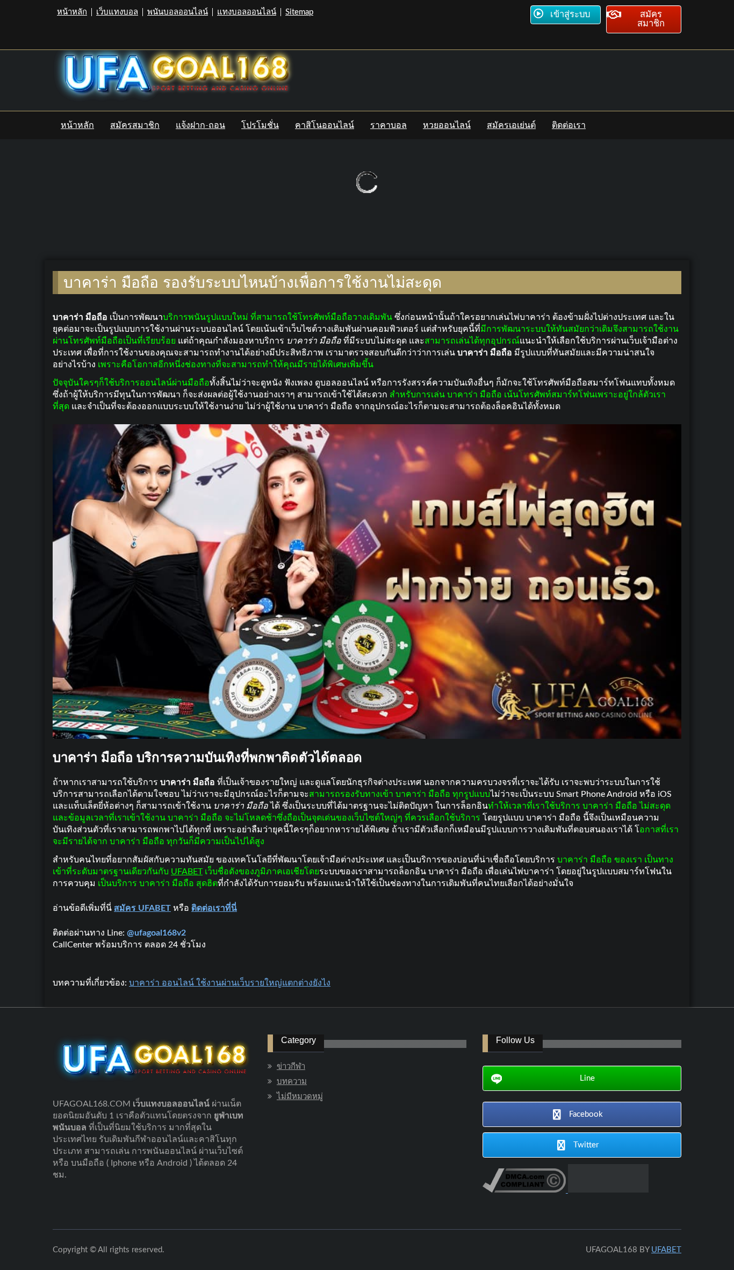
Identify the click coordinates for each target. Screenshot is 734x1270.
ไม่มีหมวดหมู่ (300, 1097)
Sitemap (299, 12)
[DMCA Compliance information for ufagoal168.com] (524, 1190)
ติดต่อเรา (569, 125)
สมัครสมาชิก (135, 125)
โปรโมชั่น (260, 125)
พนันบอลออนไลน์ (177, 12)
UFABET (187, 871)
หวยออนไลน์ (447, 125)
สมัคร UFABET (142, 908)
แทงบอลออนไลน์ (246, 12)
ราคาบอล (388, 125)
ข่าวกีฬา (291, 1066)
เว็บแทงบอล (117, 12)
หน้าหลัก (72, 12)
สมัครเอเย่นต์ (511, 125)
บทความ (292, 1082)
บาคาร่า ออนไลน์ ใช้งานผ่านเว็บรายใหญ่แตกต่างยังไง (229, 983)
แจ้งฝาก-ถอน (200, 125)
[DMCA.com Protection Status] (607, 1190)
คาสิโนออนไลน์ (324, 125)
